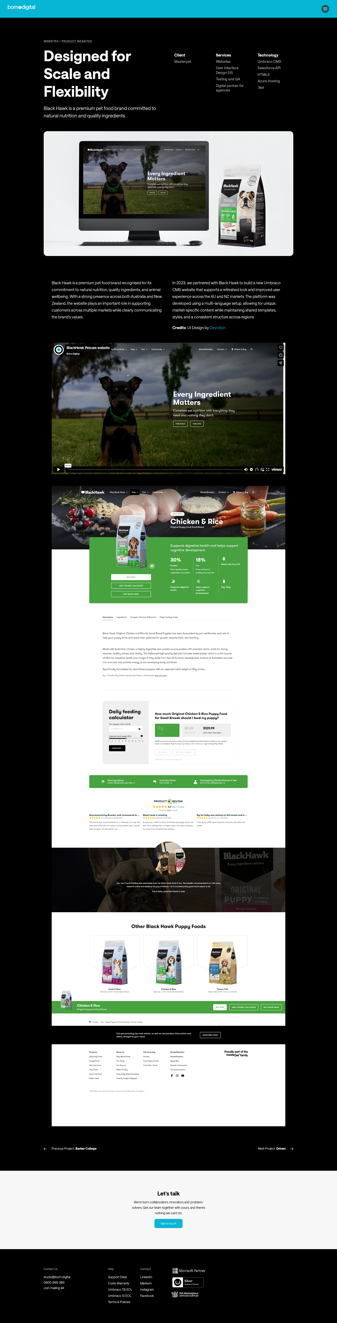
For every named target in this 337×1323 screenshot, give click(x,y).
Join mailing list (54, 1288)
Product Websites (77, 41)
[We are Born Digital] (21, 9)
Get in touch (168, 1223)
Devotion (217, 327)
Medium (146, 1283)
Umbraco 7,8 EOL (120, 1289)
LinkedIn (146, 1277)
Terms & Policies (119, 1302)
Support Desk (117, 1277)
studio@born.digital (57, 1277)
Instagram (147, 1289)
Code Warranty (118, 1283)
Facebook (147, 1295)
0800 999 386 (54, 1282)
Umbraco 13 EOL (119, 1295)
